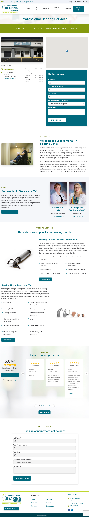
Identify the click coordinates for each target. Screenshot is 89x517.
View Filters (10, 380)
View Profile (57, 216)
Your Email (51, 94)
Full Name (51, 79)
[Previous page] (35, 406)
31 (49, 406)
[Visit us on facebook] (83, 1)
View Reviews (44, 412)
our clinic (32, 28)
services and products (52, 28)
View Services (45, 279)
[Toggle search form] (86, 9)
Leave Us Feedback (10, 375)
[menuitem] (70, 1)
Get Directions (9, 79)
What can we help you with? (57, 101)
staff (40, 28)
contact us (73, 28)
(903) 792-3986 (28, 2)
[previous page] (23, 373)
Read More (71, 393)
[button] (67, 51)
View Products (8, 340)
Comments (52, 108)
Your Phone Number (55, 86)
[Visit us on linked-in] (87, 1)
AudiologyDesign (42, 515)
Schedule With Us (11, 508)
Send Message (56, 120)
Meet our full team (10, 212)
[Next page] (53, 406)
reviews (64, 28)
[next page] (86, 373)
